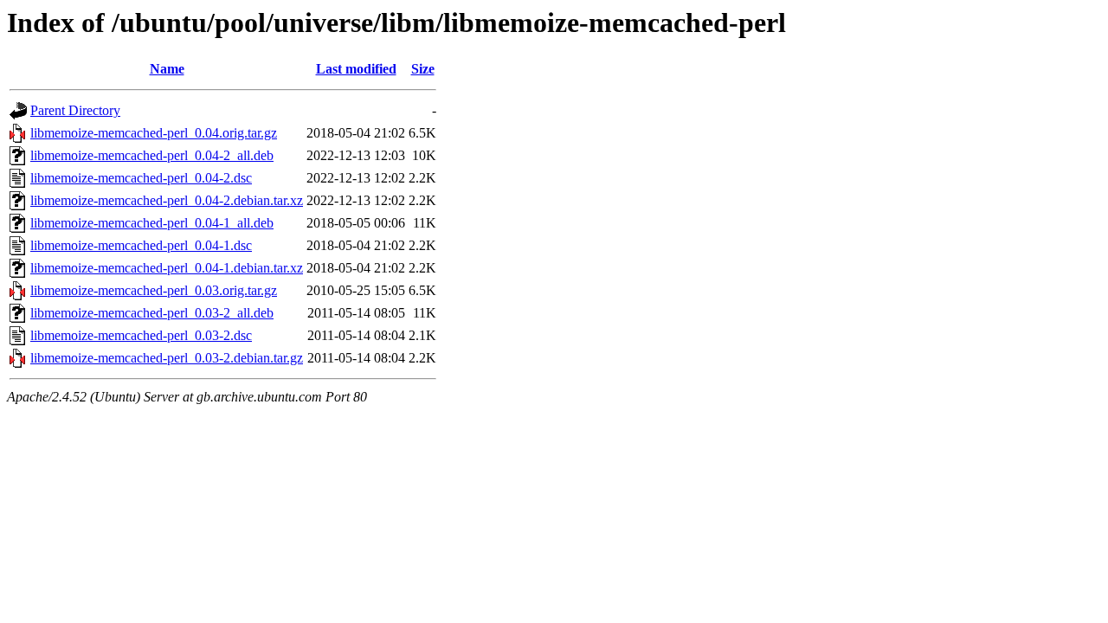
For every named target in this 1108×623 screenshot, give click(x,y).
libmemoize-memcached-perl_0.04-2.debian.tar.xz (166, 200)
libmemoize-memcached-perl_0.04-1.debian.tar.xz (166, 267)
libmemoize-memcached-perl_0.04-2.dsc (141, 177)
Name (167, 68)
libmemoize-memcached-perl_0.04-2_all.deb (152, 155)
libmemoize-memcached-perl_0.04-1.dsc (141, 245)
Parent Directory (75, 110)
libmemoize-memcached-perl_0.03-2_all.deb (152, 312)
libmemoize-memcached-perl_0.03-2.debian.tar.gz (166, 357)
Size (423, 68)
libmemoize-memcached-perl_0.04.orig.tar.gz (153, 132)
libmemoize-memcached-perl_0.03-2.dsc (141, 335)
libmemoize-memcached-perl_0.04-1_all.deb (152, 222)
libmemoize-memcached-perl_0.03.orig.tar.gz (153, 290)
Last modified (356, 68)
